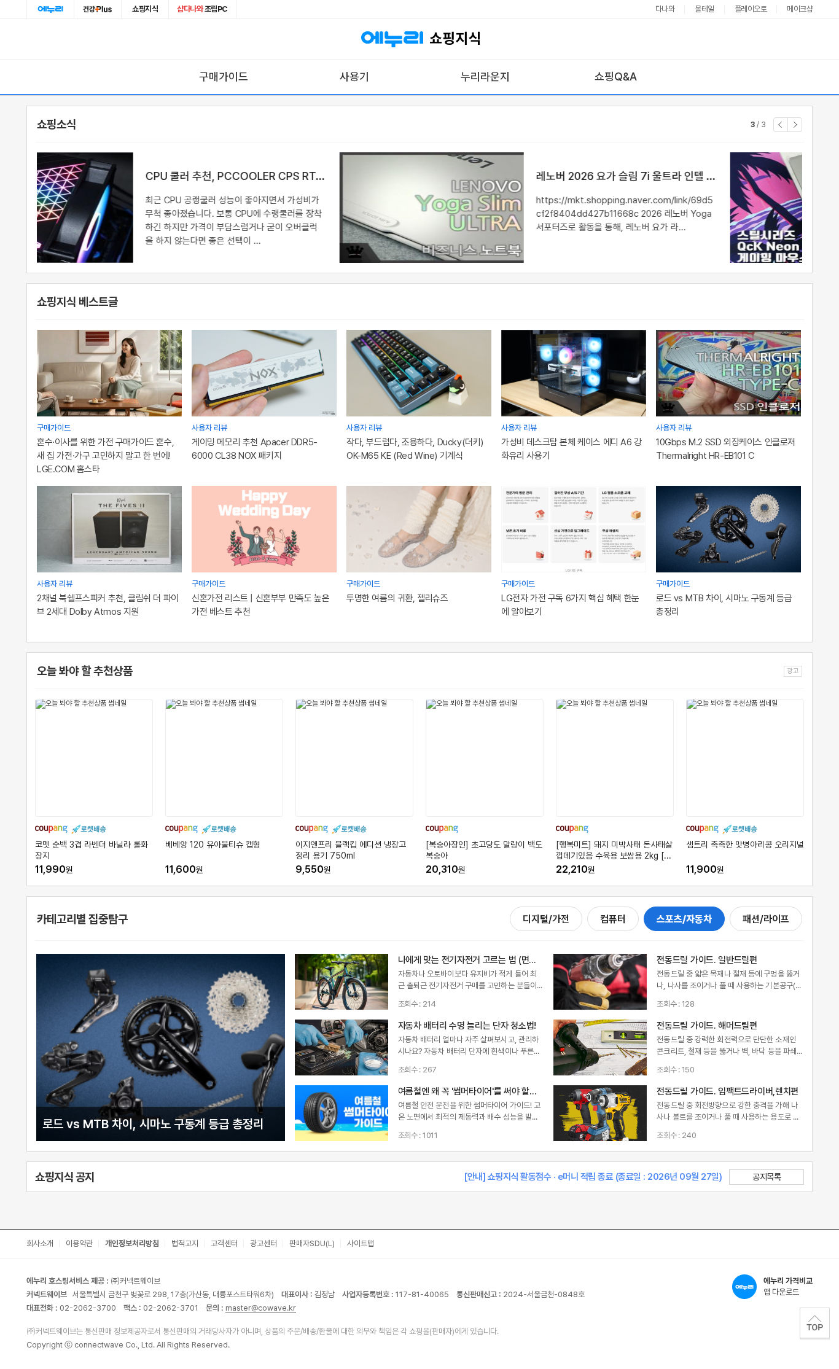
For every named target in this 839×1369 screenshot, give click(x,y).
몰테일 (704, 9)
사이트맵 (360, 1243)
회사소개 (39, 1243)
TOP (815, 1323)
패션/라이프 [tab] (766, 919)
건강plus (97, 9)
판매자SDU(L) (312, 1243)
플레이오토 (751, 9)
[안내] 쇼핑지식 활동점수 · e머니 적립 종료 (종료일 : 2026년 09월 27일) (593, 1176)
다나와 (665, 9)
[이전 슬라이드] (780, 124)
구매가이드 (223, 76)
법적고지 (184, 1243)
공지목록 (766, 1177)
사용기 (354, 76)
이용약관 (79, 1243)
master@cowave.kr (260, 1307)
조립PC (202, 9)
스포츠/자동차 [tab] (684, 919)
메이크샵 (800, 9)
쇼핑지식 (145, 9)
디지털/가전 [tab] (546, 919)
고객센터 (224, 1243)
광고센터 (263, 1243)
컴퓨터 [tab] (613, 919)
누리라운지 (485, 76)
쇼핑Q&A (616, 76)
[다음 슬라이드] (794, 124)
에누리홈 (50, 9)
